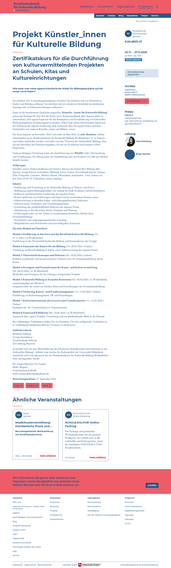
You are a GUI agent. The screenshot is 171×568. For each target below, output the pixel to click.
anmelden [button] (152, 485)
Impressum (18, 565)
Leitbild (16, 513)
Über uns (17, 502)
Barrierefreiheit (44, 565)
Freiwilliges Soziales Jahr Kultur (27, 547)
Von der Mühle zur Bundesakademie (103, 515)
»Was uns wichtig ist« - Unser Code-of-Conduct (29, 507)
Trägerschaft (18, 538)
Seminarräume (94, 506)
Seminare (129, 502)
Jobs (15, 551)
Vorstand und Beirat (22, 543)
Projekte (54, 511)
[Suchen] (156, 6)
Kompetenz (55, 498)
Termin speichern (133, 60)
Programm (153, 21)
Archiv (128, 523)
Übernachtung (94, 502)
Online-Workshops (133, 506)
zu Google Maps (134, 101)
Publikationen (56, 515)
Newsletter (132, 15)
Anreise (111, 15)
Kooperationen (57, 519)
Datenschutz (30, 565)
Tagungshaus (93, 498)
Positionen (55, 502)
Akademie (17, 498)
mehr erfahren (48, 455)
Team (15, 534)
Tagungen (129, 515)
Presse (144, 15)
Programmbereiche (22, 526)
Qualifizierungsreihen (134, 511)
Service (154, 15)
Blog (121, 15)
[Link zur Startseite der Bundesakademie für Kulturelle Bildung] (30, 6)
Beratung (54, 506)
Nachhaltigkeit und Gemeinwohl (27, 517)
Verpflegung (93, 511)
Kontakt (100, 15)
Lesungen (129, 519)
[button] (18, 385)
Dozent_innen (19, 530)
